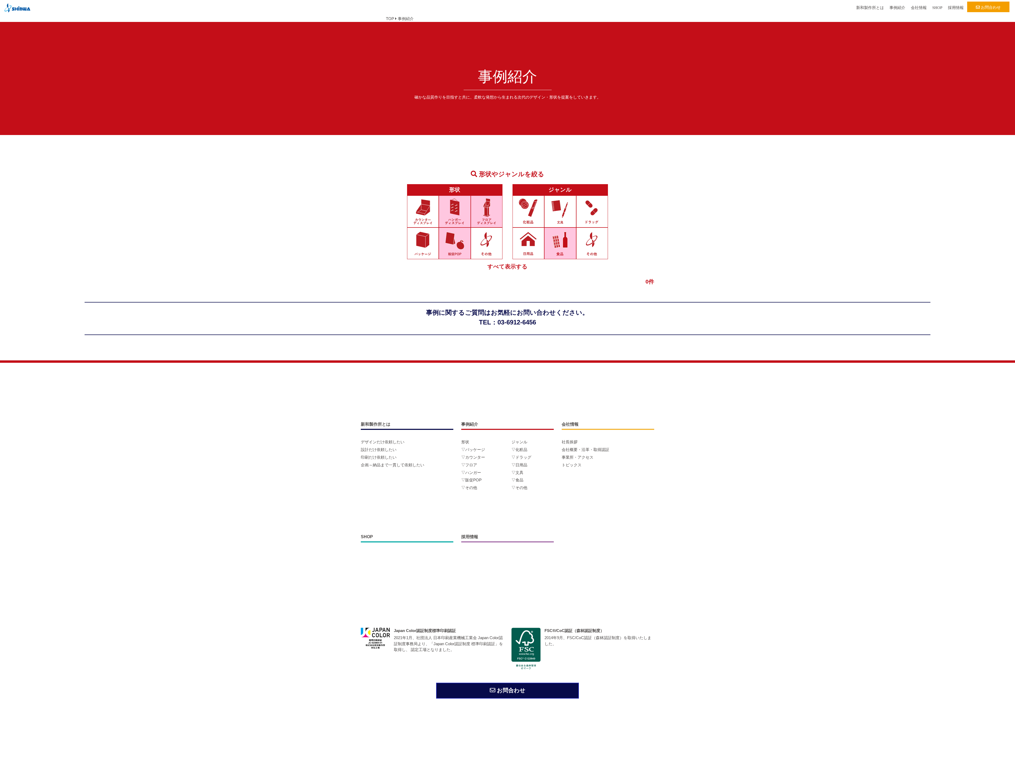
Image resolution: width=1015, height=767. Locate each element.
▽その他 (469, 487)
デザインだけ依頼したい (382, 442)
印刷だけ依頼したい (378, 457)
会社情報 (919, 8)
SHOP (937, 8)
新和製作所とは (870, 8)
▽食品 (517, 480)
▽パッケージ (473, 449)
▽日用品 (519, 465)
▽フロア (469, 465)
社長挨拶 (570, 442)
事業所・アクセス (577, 457)
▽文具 (517, 472)
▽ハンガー (471, 472)
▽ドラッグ (521, 457)
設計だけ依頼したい (378, 449)
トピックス (572, 465)
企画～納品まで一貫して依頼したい (392, 465)
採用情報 (956, 8)
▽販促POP (471, 480)
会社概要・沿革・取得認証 (585, 449)
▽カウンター (473, 457)
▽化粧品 (519, 449)
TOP (390, 18)
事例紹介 (897, 8)
